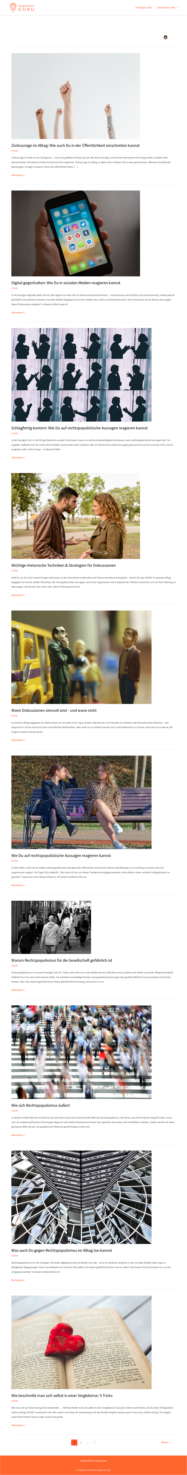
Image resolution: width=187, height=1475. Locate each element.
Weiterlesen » (18, 175)
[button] (176, 7)
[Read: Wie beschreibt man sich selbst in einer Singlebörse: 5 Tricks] (93, 1342)
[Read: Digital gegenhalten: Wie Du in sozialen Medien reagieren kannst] (93, 233)
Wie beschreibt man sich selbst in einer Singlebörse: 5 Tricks (62, 1395)
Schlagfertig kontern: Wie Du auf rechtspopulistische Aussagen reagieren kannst (79, 427)
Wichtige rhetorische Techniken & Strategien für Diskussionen (63, 565)
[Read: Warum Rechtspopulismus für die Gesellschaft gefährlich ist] (93, 927)
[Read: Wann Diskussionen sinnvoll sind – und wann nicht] (93, 657)
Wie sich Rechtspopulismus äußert (40, 1105)
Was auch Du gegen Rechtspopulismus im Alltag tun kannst (61, 1250)
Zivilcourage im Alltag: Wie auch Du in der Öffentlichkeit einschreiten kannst (75, 145)
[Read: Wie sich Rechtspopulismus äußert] (93, 1052)
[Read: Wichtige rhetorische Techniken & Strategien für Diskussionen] (93, 516)
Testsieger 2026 (143, 7)
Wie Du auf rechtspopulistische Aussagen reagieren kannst (61, 855)
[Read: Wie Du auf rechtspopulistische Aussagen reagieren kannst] (93, 802)
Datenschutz (86, 1460)
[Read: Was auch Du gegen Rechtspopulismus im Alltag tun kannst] (93, 1197)
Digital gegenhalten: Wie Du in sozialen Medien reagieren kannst (65, 282)
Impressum (101, 1460)
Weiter (166, 1442)
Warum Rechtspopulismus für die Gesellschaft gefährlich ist (61, 960)
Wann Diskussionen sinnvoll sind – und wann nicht (54, 710)
